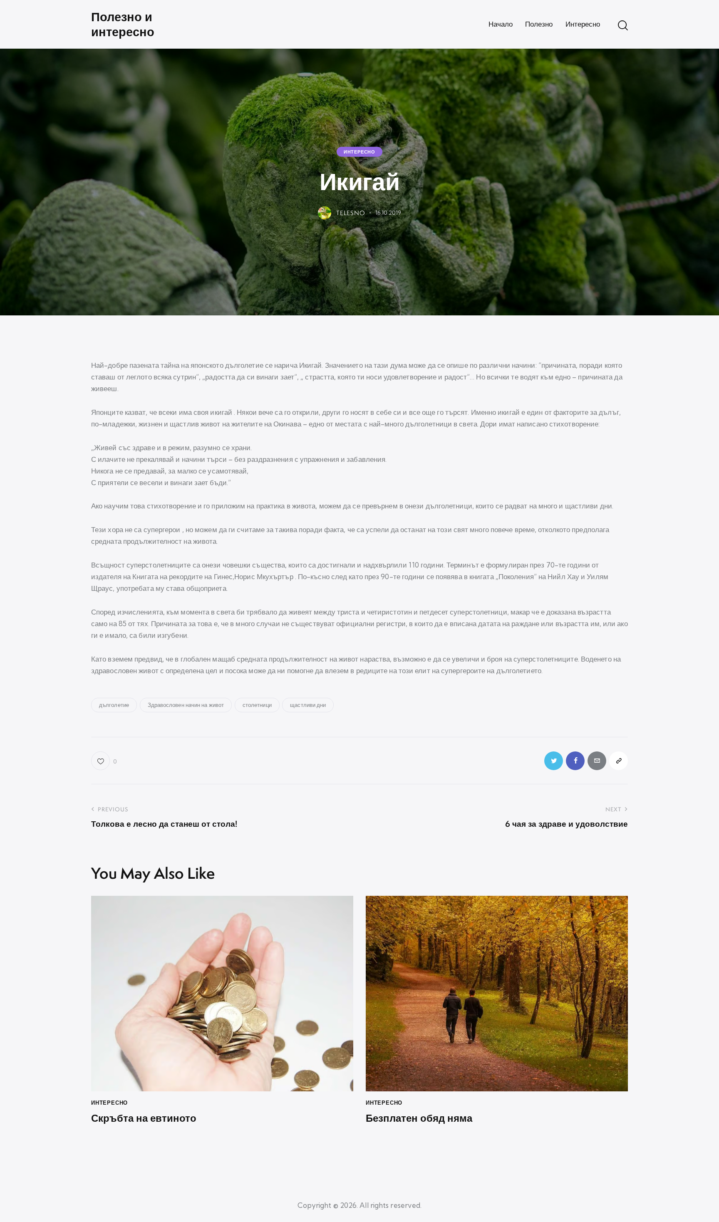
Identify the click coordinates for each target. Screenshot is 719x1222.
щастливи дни (308, 705)
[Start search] (623, 25)
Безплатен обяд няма (419, 1118)
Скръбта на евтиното (143, 1118)
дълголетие (114, 705)
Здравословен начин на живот (186, 705)
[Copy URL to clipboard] (618, 760)
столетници (257, 705)
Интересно (359, 152)
